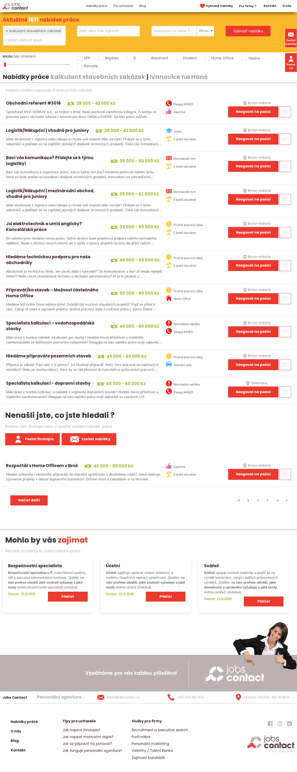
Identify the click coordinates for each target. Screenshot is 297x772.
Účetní (113, 566)
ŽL (134, 58)
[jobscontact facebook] (270, 724)
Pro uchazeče (123, 6)
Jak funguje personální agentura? (92, 750)
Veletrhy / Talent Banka (152, 750)
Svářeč (211, 566)
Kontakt (270, 6)
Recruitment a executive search (160, 730)
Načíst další (29, 500)
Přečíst (67, 596)
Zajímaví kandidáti (148, 757)
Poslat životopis (39, 439)
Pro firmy (246, 6)
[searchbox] (32, 40)
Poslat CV (291, 66)
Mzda (8, 56)
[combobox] (34, 35)
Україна (254, 58)
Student (190, 58)
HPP (87, 58)
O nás (286, 6)
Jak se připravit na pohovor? (87, 743)
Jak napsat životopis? (81, 730)
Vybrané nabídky (219, 6)
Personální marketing (150, 743)
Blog (142, 6)
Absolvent (159, 58)
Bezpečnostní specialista (35, 566)
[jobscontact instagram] (280, 724)
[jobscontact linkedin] (289, 724)
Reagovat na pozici (253, 111)
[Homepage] (15, 6)
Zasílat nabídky (291, 42)
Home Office (222, 58)
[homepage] (270, 752)
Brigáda (112, 58)
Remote (91, 66)
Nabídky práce (96, 6)
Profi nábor (141, 736)
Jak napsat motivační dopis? (88, 736)
